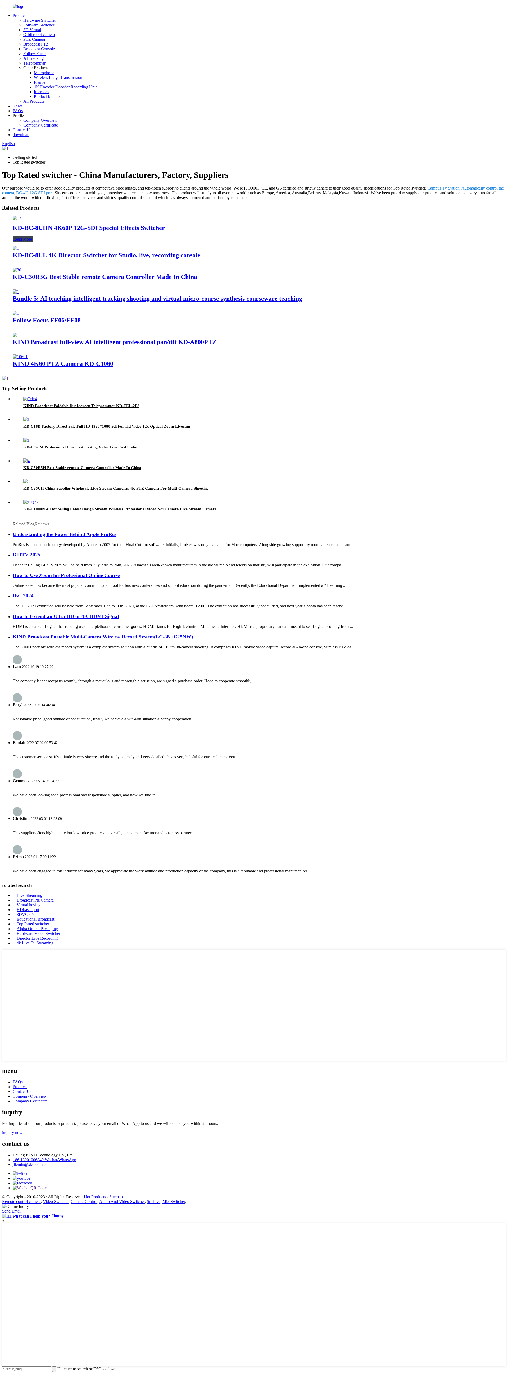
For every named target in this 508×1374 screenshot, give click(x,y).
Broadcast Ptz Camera (35, 900)
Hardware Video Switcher (38, 933)
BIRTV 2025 (26, 554)
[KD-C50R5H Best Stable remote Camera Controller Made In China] (26, 460)
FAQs (18, 111)
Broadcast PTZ (36, 44)
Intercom (41, 91)
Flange (39, 82)
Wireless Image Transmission (58, 77)
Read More (22, 239)
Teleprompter (34, 63)
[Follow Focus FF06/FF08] (16, 313)
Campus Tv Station (443, 188)
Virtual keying (28, 905)
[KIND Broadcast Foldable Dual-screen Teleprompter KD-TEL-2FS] (30, 399)
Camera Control (84, 1201)
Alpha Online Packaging (37, 928)
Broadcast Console (39, 49)
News (17, 106)
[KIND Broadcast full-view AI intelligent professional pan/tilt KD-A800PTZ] (16, 335)
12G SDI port (41, 193)
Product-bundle (47, 96)
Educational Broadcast (35, 919)
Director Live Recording (37, 938)
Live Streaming (29, 895)
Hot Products (95, 1197)
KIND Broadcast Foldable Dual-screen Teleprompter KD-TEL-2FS (81, 406)
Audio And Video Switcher (122, 1201)
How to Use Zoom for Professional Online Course (66, 575)
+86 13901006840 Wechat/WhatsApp (44, 1159)
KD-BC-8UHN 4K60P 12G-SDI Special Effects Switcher (89, 227)
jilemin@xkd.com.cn (30, 1164)
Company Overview (40, 120)
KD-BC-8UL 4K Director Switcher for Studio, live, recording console (106, 255)
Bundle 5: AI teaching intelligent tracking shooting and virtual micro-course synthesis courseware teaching (157, 298)
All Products (33, 101)
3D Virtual (32, 30)
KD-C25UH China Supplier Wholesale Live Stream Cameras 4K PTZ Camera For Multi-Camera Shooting (116, 488)
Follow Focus (34, 53)
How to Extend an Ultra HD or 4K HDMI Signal (66, 616)
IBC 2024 (23, 595)
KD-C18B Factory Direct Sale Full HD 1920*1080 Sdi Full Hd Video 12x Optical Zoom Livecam (106, 426)
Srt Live (153, 1201)
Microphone (44, 72)
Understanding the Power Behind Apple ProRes (64, 534)
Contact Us (22, 130)
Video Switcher (56, 1201)
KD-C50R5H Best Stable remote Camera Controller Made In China (82, 468)
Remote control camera (21, 1201)
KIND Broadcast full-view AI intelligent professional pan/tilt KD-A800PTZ (114, 342)
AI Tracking (33, 58)
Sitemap (116, 1197)
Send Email (11, 1211)
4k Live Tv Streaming (35, 943)
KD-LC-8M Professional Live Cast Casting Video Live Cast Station (81, 447)
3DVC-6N (26, 914)
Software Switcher (38, 25)
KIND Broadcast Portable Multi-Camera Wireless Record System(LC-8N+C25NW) (103, 636)
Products (20, 15)
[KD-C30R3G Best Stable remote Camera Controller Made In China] (17, 270)
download (21, 134)
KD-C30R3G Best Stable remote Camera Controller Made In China (105, 276)
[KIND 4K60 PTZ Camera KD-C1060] (20, 356)
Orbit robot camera (39, 34)
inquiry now (12, 1132)
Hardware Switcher (39, 20)
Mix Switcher (173, 1201)
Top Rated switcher (33, 924)
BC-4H (22, 193)
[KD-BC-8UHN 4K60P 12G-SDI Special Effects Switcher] (18, 218)
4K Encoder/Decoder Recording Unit (65, 87)
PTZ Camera (34, 39)
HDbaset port (28, 909)
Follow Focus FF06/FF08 (47, 320)
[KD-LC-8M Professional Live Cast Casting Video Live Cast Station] (26, 440)
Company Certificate (40, 125)
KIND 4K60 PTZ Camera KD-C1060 (63, 363)
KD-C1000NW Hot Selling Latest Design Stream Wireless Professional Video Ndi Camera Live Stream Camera (120, 509)
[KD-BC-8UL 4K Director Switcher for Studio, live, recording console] (16, 248)
